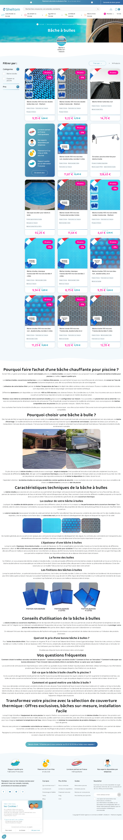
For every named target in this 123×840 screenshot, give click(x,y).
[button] (11, 69)
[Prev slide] (31, 2)
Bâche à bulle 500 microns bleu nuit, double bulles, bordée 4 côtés (72, 158)
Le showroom (46, 789)
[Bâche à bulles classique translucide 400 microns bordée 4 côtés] (40, 253)
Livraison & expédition (65, 789)
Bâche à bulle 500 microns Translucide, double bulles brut (71, 330)
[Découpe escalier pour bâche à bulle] (40, 195)
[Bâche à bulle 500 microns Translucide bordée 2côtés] (72, 195)
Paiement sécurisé (64, 792)
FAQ (60, 795)
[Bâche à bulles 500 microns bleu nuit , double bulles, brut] (105, 253)
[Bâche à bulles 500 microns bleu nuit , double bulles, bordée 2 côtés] (40, 311)
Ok (119, 794)
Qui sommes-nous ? (48, 785)
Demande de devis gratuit (111, 2)
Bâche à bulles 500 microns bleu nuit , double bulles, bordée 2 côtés (40, 330)
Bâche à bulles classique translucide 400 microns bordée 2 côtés (72, 273)
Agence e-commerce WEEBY (93, 815)
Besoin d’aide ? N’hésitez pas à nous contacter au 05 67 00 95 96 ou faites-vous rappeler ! (61, 744)
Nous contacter (63, 785)
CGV (60, 799)
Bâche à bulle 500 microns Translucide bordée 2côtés (69, 214)
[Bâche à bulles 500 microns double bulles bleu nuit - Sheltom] (40, 84)
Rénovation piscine (81, 785)
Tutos (44, 795)
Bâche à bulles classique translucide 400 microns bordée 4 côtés (39, 273)
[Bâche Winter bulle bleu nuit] (105, 84)
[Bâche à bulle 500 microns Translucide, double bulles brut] (72, 311)
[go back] (38, 24)
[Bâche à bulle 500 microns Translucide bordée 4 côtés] (105, 311)
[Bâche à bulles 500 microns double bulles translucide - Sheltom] (72, 84)
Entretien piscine (80, 789)
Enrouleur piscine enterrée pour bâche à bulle (104, 158)
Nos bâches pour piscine (82, 795)
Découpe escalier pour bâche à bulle (38, 214)
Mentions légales (116, 815)
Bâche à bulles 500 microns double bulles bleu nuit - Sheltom (40, 103)
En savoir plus (39, 173)
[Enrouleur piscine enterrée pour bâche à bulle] (105, 139)
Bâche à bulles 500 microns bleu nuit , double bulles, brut (104, 272)
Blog (43, 799)
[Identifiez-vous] (111, 9)
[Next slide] (92, 2)
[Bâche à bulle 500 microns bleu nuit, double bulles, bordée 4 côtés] (72, 139)
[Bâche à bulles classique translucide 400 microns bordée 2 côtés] (72, 253)
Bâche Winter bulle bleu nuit (102, 102)
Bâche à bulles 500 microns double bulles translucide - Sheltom (72, 103)
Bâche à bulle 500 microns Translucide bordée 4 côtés (102, 330)
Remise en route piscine (82, 792)
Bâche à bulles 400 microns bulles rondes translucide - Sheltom (104, 214)
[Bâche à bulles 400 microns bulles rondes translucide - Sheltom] (105, 195)
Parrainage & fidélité (49, 792)
